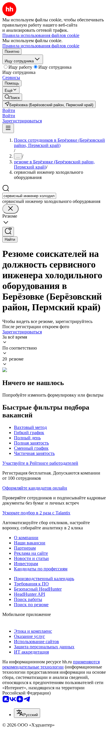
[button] (8, 110)
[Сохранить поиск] (8, 231)
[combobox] (29, 196)
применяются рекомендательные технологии (51, 664)
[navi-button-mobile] (8, 128)
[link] (12, 97)
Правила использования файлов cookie (40, 45)
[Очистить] (10, 209)
